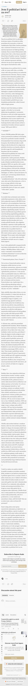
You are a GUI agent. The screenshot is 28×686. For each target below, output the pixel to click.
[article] (14, 624)
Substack (8, 684)
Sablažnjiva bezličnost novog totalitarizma (8, 633)
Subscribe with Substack (15, 664)
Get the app (20, 681)
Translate (5, 6)
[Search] (25, 614)
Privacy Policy (19, 670)
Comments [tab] (5, 595)
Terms (16, 678)
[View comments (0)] (8, 20)
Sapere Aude (8, 15)
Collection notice (22, 678)
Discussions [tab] (13, 615)
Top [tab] (3, 615)
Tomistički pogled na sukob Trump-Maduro (10, 620)
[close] (23, 636)
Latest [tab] (7, 615)
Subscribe (19, 2)
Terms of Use (21, 569)
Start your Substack (10, 681)
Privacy (13, 678)
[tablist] (8, 595)
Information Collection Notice (17, 571)
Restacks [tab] (11, 595)
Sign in (24, 2)
